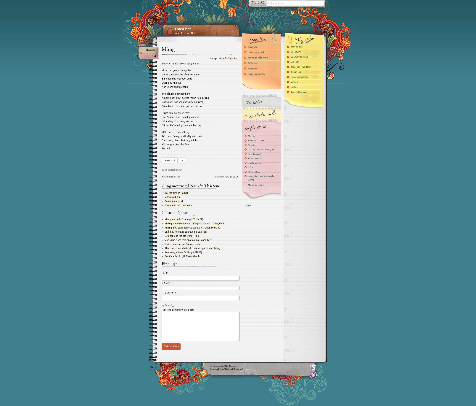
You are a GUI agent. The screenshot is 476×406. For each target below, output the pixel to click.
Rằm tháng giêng (255, 154)
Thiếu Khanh (193, 256)
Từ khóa (261, 102)
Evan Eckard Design (313, 375)
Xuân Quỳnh (217, 223)
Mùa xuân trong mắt (175, 240)
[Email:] (200, 282)
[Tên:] (200, 273)
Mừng (168, 49)
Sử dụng (214, 369)
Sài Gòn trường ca (225, 176)
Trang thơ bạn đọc (256, 74)
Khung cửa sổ (172, 219)
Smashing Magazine (313, 367)
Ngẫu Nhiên (261, 127)
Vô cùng (294, 82)
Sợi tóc (169, 256)
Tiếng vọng (296, 72)
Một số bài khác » (256, 185)
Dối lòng (294, 87)
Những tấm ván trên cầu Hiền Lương (261, 178)
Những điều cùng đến (176, 227)
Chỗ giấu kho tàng (174, 231)
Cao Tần (202, 231)
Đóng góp (252, 68)
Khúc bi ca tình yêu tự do (178, 248)
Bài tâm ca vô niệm (256, 140)
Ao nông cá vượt (174, 201)
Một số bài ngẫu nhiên (258, 58)
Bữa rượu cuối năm (299, 57)
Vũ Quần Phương (210, 227)
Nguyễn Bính (193, 244)
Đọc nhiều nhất (261, 115)
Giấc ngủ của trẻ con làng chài (261, 149)
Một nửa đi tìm (172, 176)
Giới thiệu (252, 63)
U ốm (250, 167)
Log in (248, 205)
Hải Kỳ (198, 252)
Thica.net (182, 29)
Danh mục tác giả (256, 52)
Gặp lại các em (254, 163)
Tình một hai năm (298, 92)
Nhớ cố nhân (254, 172)
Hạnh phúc (176, 170)
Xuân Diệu (198, 219)
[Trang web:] (200, 292)
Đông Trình (193, 235)
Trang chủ (252, 47)
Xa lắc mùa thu (254, 158)
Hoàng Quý (206, 240)
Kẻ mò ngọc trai (173, 252)
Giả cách (295, 62)
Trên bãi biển (297, 47)
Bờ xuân (251, 145)
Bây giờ (251, 136)
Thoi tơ (168, 244)
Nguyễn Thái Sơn (228, 58)
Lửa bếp (169, 235)
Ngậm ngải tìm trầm (299, 77)
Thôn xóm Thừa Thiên (301, 67)
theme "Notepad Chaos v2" (230, 369)
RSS (204, 373)
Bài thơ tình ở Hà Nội (176, 192)
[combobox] (295, 3)
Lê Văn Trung (212, 248)
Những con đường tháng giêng (181, 223)
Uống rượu (296, 52)
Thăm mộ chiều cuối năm (178, 205)
